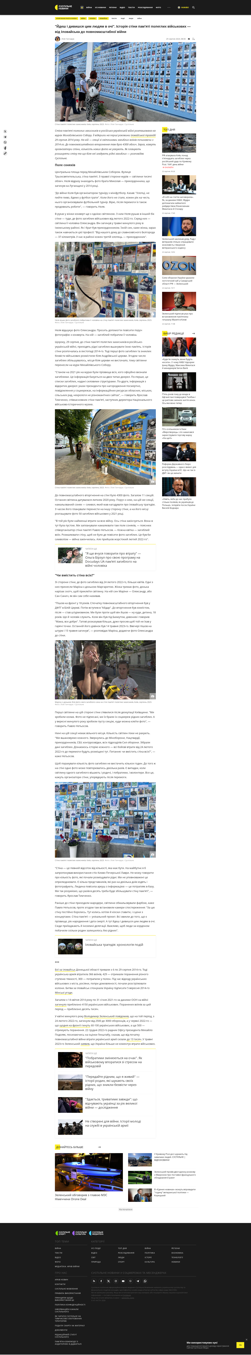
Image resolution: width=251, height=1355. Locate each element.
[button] (5, 131)
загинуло (61, 1004)
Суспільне (127, 1295)
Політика (150, 1253)
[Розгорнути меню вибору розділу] (82, 7)
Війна (89, 7)
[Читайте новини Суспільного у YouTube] (123, 1281)
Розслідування (145, 7)
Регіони (113, 7)
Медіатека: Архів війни (67, 1266)
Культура (150, 1262)
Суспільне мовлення (66, 1288)
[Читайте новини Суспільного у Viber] (130, 1281)
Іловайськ (103, 18)
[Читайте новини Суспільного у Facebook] (101, 1281)
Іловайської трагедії (143, 135)
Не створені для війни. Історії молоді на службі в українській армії (113, 1123)
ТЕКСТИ (114, 18)
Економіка (177, 1253)
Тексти (131, 7)
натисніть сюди (128, 1298)
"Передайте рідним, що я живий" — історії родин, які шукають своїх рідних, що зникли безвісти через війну (112, 1082)
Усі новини (100, 7)
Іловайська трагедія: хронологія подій (114, 944)
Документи (61, 1330)
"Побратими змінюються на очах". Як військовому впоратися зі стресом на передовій (113, 1062)
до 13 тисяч (134, 1039)
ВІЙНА (83, 18)
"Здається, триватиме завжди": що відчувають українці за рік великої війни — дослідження (111, 1103)
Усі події (96, 1248)
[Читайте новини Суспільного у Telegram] (137, 1281)
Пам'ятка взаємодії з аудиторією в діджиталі (68, 1342)
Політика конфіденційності (70, 1304)
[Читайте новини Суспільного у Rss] (93, 1281)
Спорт (121, 1262)
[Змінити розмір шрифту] (193, 39)
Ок (240, 1345)
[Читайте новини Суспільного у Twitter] (108, 1281)
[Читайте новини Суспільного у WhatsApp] (145, 1281)
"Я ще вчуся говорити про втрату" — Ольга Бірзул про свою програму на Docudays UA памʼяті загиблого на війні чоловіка (113, 559)
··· (168, 7)
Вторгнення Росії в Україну (66, 18)
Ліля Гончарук (67, 39)
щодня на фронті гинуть (74, 1025)
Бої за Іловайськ (65, 969)
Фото (158, 7)
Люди (121, 1257)
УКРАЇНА (92, 18)
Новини (176, 1262)
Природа (96, 1262)
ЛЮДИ (131, 18)
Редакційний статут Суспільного (66, 1335)
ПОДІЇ (123, 18)
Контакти (60, 1284)
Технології (177, 1257)
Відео (122, 7)
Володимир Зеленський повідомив (106, 1016)
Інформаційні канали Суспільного (66, 1310)
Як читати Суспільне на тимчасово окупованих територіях (68, 1318)
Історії (148, 1257)
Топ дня (122, 1248)
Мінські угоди (63, 992)
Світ (93, 1257)
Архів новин (61, 1279)
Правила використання (68, 1293)
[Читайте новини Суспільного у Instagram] (115, 1281)
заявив (85, 1044)
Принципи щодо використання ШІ (64, 1299)
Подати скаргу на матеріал (70, 1325)
